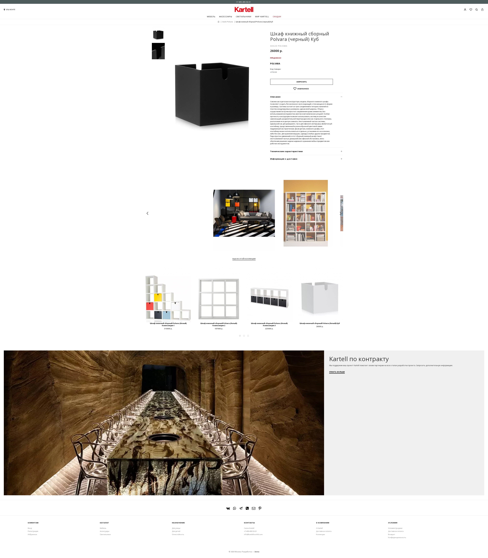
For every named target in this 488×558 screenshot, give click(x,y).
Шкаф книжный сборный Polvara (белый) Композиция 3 (269, 324)
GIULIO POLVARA (278, 46)
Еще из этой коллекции (244, 259)
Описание (275, 96)
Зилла (256, 552)
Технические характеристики (286, 151)
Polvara (275, 63)
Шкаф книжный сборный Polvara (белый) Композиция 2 (218, 324)
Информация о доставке (283, 159)
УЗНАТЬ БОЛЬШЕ (337, 372)
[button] (240, 336)
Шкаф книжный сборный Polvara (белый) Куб (320, 323)
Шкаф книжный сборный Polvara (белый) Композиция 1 (168, 324)
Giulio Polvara (227, 22)
